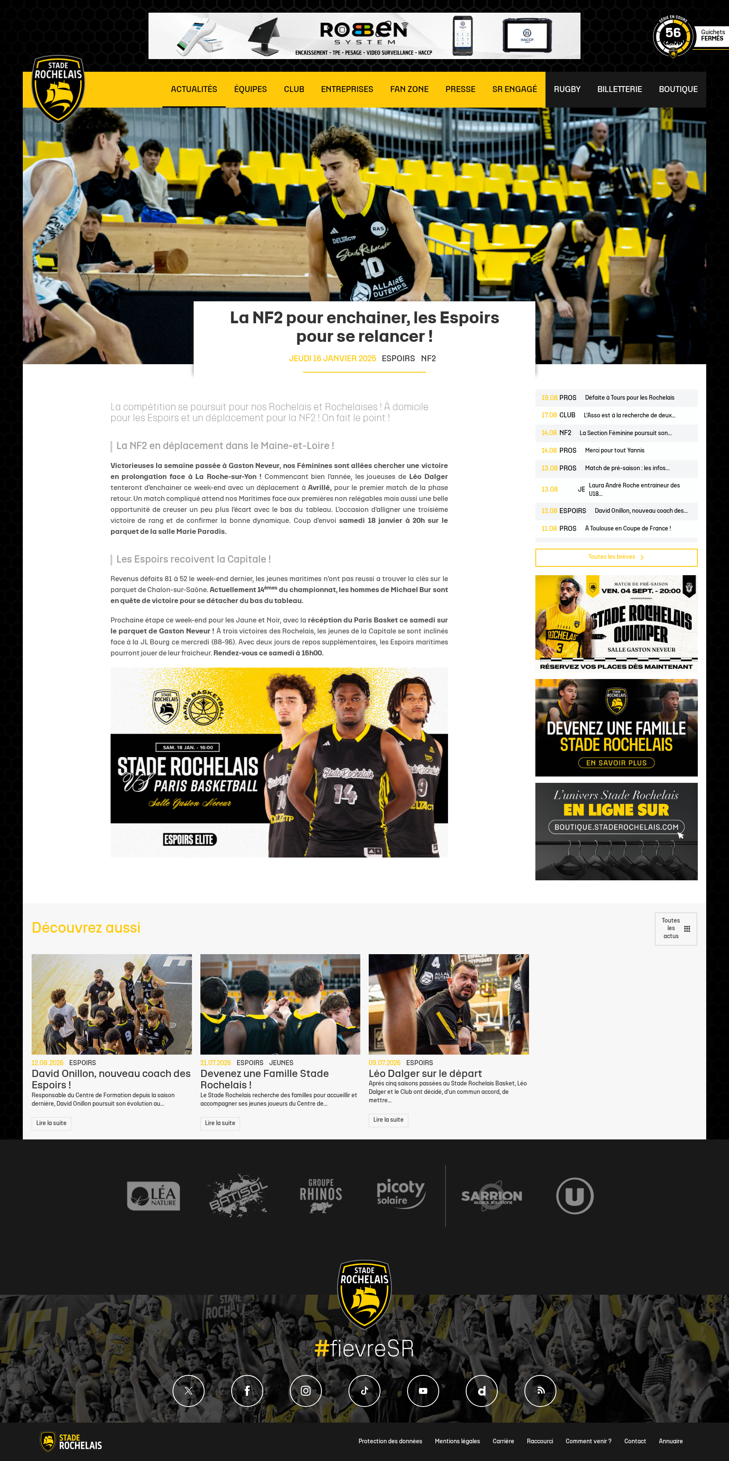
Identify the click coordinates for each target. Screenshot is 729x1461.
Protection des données (390, 1442)
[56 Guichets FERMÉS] (691, 57)
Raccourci (540, 1442)
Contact (635, 1442)
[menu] (194, 90)
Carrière (503, 1442)
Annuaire (671, 1442)
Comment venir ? (589, 1442)
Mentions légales (457, 1442)
